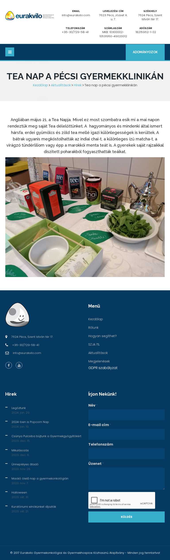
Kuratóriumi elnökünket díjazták (34, 507)
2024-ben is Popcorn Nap (30, 422)
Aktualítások (61, 85)
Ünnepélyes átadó (25, 464)
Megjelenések (99, 361)
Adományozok (145, 52)
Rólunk (93, 327)
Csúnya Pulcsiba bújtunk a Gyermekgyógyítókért (46, 436)
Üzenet (96, 463)
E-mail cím (99, 424)
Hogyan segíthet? (102, 336)
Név (93, 405)
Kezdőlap (40, 85)
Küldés (126, 517)
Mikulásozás (20, 450)
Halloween (19, 492)
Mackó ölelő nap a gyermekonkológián (40, 478)
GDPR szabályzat (103, 367)
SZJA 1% (94, 344)
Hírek (78, 85)
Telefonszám (100, 444)
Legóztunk (19, 408)
